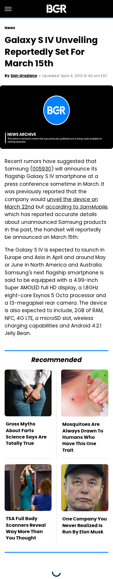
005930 (41, 169)
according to (76, 207)
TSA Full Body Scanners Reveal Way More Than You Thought (26, 528)
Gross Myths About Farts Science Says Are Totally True (26, 433)
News (10, 27)
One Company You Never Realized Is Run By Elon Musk (84, 525)
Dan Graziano (24, 75)
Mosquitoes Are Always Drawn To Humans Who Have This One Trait (82, 437)
